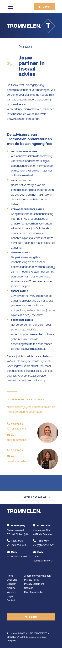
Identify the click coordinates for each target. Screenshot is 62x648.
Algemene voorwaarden (37, 575)
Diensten (11, 583)
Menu (10, 7)
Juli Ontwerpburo (28, 637)
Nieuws (11, 588)
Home (10, 575)
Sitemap (28, 588)
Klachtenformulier (34, 592)
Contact (11, 600)
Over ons (12, 579)
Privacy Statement (34, 583)
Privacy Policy (31, 579)
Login (10, 596)
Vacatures (12, 592)
